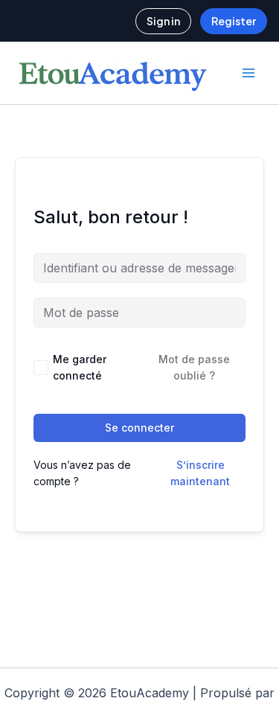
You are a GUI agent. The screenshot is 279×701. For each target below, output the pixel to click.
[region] (139, 565)
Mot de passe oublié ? (194, 367)
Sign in (163, 21)
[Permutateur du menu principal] (248, 73)
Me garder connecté (79, 367)
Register (233, 21)
